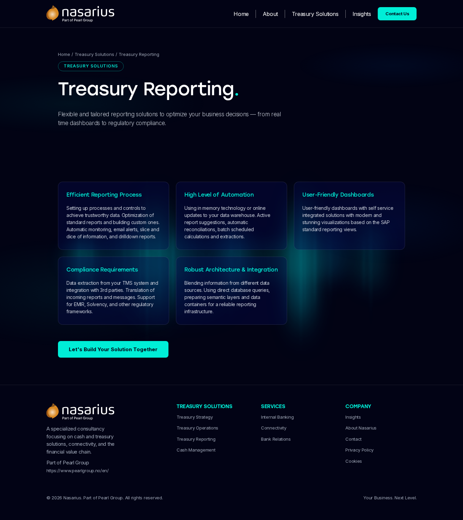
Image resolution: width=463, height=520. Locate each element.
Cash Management (196, 450)
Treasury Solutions (315, 14)
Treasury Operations (197, 428)
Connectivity (273, 428)
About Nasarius (361, 428)
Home (241, 14)
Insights (362, 14)
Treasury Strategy (195, 417)
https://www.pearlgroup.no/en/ (77, 470)
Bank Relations (276, 439)
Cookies (353, 461)
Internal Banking (277, 417)
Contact (353, 439)
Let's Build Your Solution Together (113, 349)
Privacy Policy (359, 450)
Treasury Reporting (196, 439)
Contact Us (397, 13)
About (270, 14)
